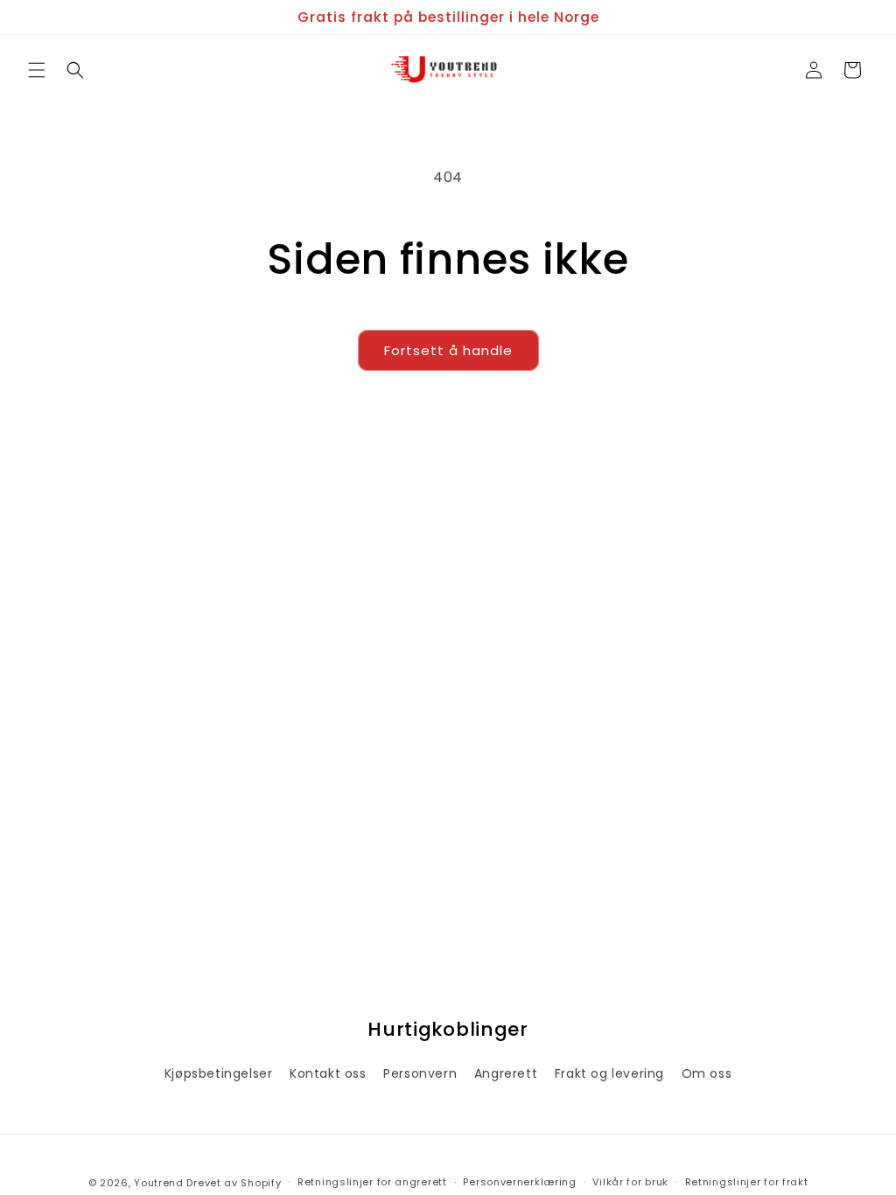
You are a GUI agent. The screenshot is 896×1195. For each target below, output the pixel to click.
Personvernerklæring (519, 1182)
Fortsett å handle (448, 350)
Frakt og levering (609, 1073)
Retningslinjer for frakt (746, 1182)
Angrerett (505, 1073)
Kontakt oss (328, 1073)
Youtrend (159, 1183)
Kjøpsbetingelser (218, 1073)
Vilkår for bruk (630, 1182)
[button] (37, 70)
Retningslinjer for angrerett (372, 1182)
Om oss (707, 1073)
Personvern (420, 1073)
